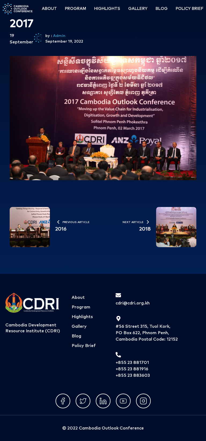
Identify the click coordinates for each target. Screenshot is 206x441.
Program (75, 9)
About (49, 9)
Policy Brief (189, 9)
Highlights (107, 9)
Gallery (138, 9)
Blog (162, 9)
